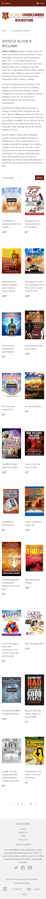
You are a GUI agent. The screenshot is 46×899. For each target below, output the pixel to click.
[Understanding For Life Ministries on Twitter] (16, 868)
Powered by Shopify (22, 883)
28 (31, 803)
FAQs (23, 836)
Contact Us (23, 839)
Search (23, 829)
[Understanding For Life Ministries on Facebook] (23, 868)
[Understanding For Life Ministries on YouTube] (30, 868)
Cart (42, 3)
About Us (23, 832)
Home (4, 31)
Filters (39, 177)
